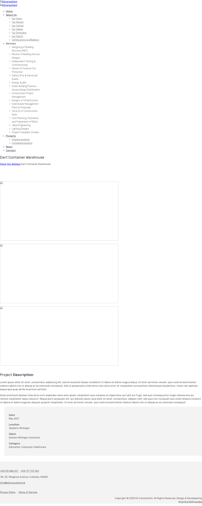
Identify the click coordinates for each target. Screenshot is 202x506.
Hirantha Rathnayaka (190, 501)
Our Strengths (19, 32)
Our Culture (18, 25)
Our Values (17, 29)
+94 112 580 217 (9, 471)
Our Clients (17, 36)
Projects (11, 135)
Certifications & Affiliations (25, 39)
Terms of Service (27, 492)
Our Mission (18, 22)
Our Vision (17, 18)
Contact (11, 150)
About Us (11, 14)
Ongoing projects (21, 139)
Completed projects (22, 143)
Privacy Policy (8, 492)
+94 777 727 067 (29, 471)
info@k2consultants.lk (12, 482)
